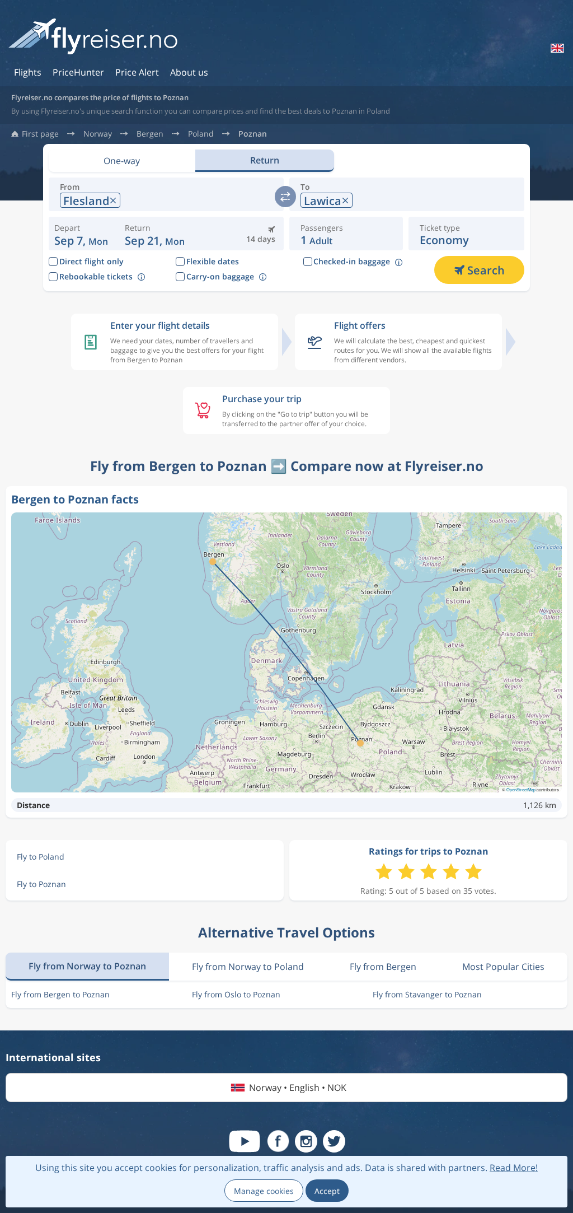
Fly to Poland (40, 856)
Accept (327, 1191)
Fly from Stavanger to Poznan (427, 994)
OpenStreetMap (521, 789)
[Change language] (556, 48)
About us (189, 72)
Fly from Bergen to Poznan (60, 994)
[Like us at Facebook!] (278, 1141)
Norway (97, 133)
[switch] (285, 196)
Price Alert (137, 72)
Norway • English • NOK (297, 1087)
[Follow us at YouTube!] (244, 1141)
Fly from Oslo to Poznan (236, 994)
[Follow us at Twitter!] (334, 1141)
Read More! (514, 1167)
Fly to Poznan (41, 884)
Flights (27, 72)
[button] (154, 233)
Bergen (150, 133)
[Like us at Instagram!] (306, 1141)
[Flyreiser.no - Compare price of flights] (92, 37)
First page (40, 133)
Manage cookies (264, 1191)
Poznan (252, 133)
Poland (201, 133)
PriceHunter (78, 72)
